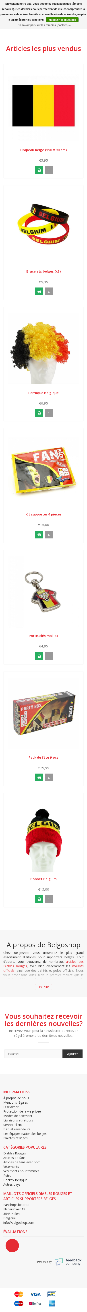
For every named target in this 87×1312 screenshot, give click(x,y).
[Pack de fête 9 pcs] (43, 713)
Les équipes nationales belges (25, 1133)
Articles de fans (14, 1158)
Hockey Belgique (15, 1180)
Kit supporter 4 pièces (44, 514)
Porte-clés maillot (43, 635)
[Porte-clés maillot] (43, 591)
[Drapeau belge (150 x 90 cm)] (43, 105)
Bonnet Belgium (43, 879)
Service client (12, 1125)
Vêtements (11, 1166)
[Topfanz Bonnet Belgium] (43, 834)
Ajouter (72, 1054)
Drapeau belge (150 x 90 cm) (43, 150)
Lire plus (43, 987)
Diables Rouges (14, 1153)
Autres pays (11, 1184)
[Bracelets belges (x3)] (43, 227)
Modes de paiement (17, 1116)
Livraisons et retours (18, 1120)
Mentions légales (15, 1102)
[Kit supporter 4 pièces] (43, 470)
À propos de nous (16, 1098)
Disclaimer (11, 1107)
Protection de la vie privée (22, 1111)
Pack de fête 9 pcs (43, 757)
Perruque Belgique (43, 392)
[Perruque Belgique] (43, 348)
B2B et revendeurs (16, 1129)
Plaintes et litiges (15, 1138)
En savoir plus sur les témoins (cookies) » (44, 25)
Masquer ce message (62, 19)
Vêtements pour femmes (21, 1171)
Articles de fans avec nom (22, 1162)
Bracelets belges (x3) (43, 271)
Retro (7, 1175)
